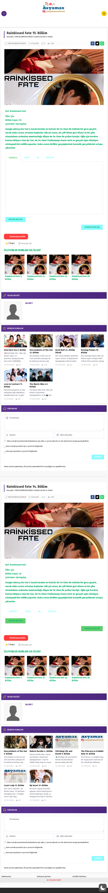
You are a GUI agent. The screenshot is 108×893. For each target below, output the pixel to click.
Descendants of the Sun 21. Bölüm (41, 351)
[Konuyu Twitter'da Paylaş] (97, 43)
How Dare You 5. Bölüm (15, 350)
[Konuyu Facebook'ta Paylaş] (93, 43)
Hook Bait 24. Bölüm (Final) (65, 351)
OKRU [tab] (27, 157)
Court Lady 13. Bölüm (14, 785)
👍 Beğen (10, 243)
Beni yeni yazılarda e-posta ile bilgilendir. (21, 451)
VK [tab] (38, 157)
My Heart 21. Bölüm (39, 785)
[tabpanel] (54, 187)
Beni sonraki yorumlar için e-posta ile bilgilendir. (24, 446)
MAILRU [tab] (50, 157)
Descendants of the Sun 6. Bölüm (15, 752)
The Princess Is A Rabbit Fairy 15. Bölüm (92, 752)
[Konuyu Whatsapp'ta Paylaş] (102, 43)
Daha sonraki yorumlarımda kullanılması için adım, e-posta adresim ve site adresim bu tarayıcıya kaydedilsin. (48, 441)
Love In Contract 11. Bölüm (13, 385)
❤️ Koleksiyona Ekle (16, 236)
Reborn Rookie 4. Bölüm (41, 751)
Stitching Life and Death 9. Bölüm (63, 752)
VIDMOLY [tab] (13, 157)
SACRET (29, 303)
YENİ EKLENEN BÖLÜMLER (24, 37)
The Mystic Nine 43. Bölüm (39, 385)
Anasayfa (10, 37)
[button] (103, 888)
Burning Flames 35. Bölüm (90, 351)
